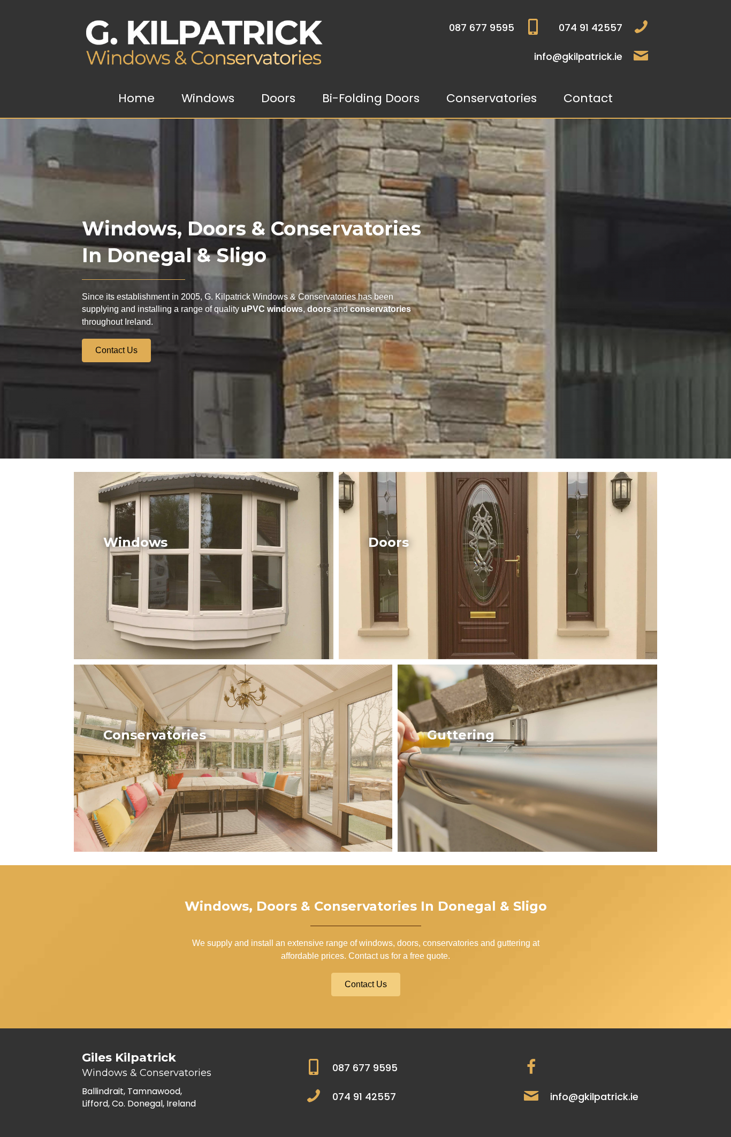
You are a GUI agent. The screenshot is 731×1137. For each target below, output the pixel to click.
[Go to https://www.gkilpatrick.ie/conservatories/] (233, 758)
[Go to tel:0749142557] (600, 28)
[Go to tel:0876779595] (444, 28)
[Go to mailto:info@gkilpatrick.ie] (498, 57)
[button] (116, 350)
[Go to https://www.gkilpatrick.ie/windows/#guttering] (527, 758)
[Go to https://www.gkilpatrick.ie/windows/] (203, 565)
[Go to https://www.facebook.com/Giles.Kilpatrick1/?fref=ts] (531, 1068)
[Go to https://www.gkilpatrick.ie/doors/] (498, 565)
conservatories (380, 309)
